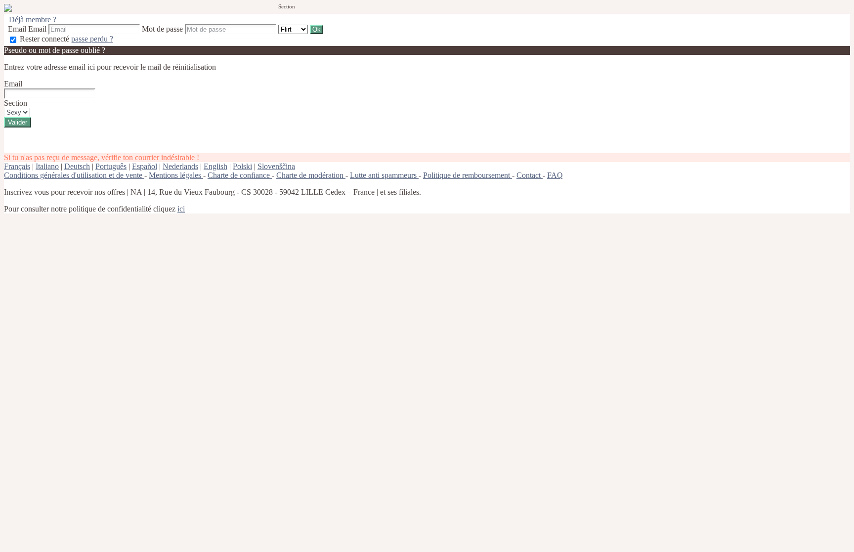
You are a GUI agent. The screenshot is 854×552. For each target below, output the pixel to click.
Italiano (47, 166)
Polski (242, 166)
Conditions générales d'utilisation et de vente (74, 175)
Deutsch (77, 166)
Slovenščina (276, 166)
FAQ (555, 175)
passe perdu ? (92, 39)
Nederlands (180, 166)
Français (17, 166)
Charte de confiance (240, 175)
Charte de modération (310, 175)
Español (144, 166)
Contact (529, 175)
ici (181, 209)
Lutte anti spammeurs (384, 175)
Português (111, 166)
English (215, 166)
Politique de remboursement (467, 175)
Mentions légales (176, 175)
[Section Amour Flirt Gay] (294, 29)
